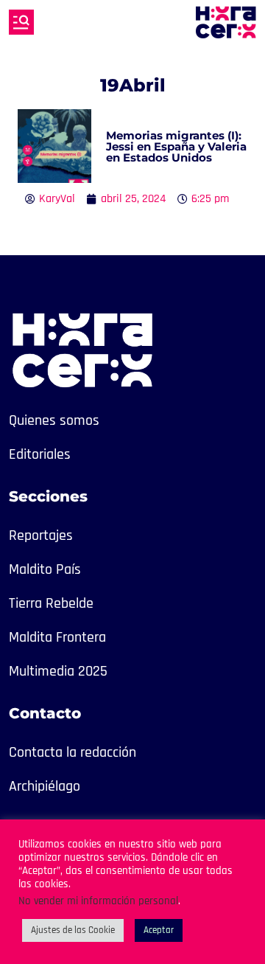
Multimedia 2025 (58, 671)
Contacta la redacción (72, 752)
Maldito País (45, 569)
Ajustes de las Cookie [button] (73, 930)
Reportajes (41, 535)
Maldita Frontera (57, 637)
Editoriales (40, 454)
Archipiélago (44, 786)
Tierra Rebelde (51, 603)
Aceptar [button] (159, 930)
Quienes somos (54, 420)
